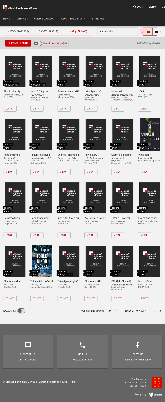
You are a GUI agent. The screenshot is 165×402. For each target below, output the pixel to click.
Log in (138, 6)
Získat (10, 108)
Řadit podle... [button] (107, 31)
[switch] (38, 43)
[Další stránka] (160, 311)
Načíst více (9, 310)
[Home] (19, 8)
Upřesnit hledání (18, 43)
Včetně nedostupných (55, 43)
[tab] (18, 31)
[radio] (146, 31)
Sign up (153, 6)
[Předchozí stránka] (154, 311)
